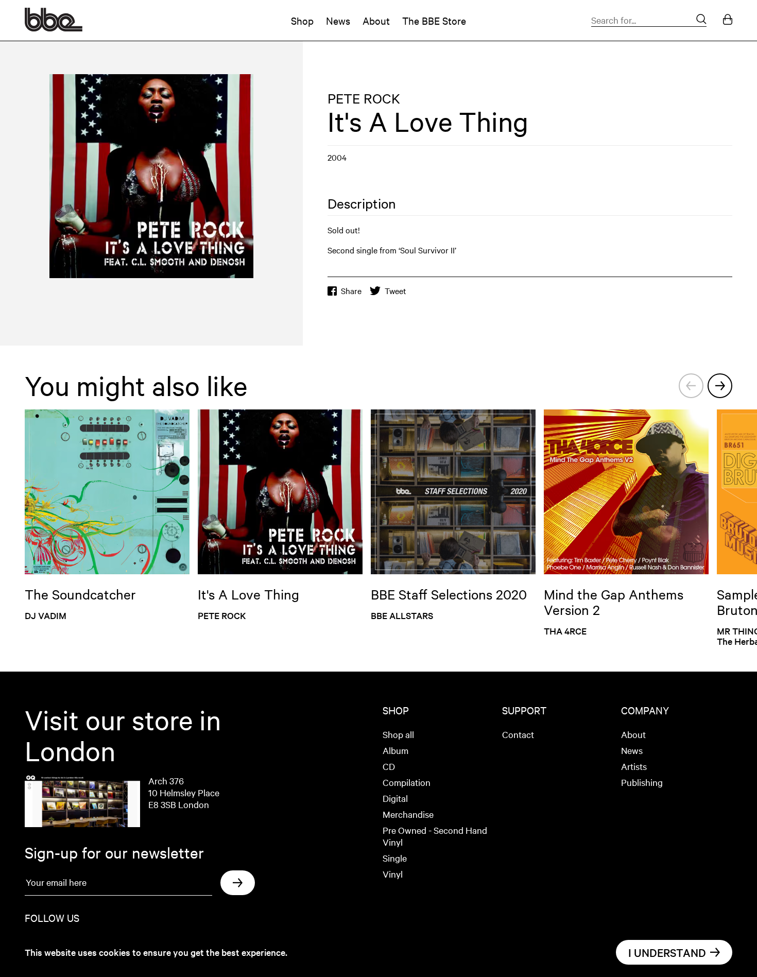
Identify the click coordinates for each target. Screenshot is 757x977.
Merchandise (408, 814)
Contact (518, 734)
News (338, 20)
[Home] (53, 27)
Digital (395, 798)
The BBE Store (434, 20)
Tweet (395, 290)
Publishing (642, 782)
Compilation (407, 782)
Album (395, 750)
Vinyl (393, 874)
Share (351, 290)
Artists (634, 766)
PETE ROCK (364, 98)
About (376, 20)
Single (395, 858)
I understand (667, 952)
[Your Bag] (727, 20)
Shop (302, 20)
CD (389, 766)
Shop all (398, 734)
